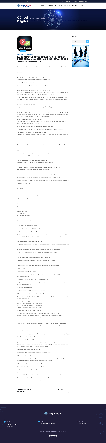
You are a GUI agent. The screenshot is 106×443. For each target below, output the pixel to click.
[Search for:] (80, 41)
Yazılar (37, 18)
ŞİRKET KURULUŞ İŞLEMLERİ (60, 5)
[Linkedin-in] (25, 1)
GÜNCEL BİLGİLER (73, 5)
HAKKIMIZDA (50, 5)
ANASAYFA (43, 5)
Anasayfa (32, 18)
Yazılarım (43, 18)
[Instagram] (27, 1)
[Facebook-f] (22, 1)
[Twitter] (19, 1)
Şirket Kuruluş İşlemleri (29, 54)
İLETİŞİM (81, 5)
